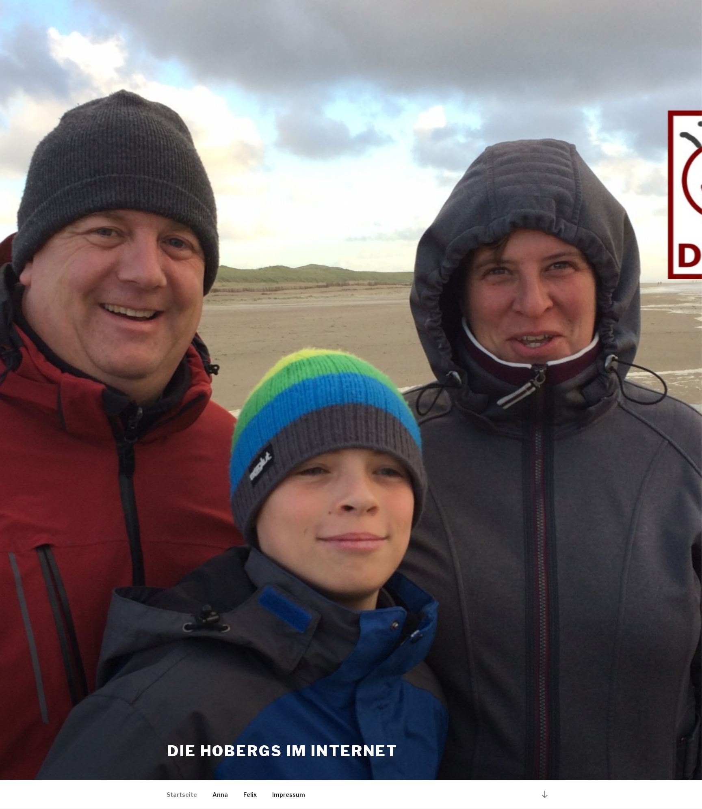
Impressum (288, 794)
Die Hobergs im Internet (282, 751)
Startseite (182, 794)
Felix (250, 794)
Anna (220, 794)
